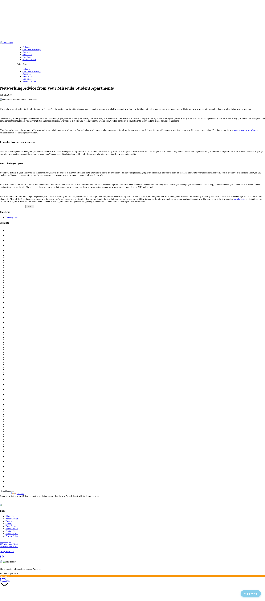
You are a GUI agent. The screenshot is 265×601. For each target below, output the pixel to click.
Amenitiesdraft (12, 519)
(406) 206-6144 (7, 551)
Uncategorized (12, 217)
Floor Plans (27, 54)
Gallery (9, 523)
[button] (132, 584)
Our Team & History (31, 49)
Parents (9, 521)
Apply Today (250, 593)
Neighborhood (12, 528)
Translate (20, 493)
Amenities (26, 52)
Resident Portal (29, 59)
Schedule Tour (12, 533)
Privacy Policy (12, 536)
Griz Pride (26, 57)
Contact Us (10, 531)
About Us (10, 516)
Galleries (26, 47)
